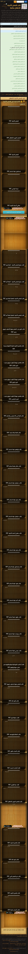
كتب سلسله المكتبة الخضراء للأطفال (18, 33)
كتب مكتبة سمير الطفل (20, 69)
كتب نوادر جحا (22, 41)
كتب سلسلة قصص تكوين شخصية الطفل (17, 49)
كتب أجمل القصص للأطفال (20, 31)
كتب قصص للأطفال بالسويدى (19, 83)
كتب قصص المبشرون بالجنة (19, 91)
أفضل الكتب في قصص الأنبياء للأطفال (13, 212)
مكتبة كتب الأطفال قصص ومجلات (19, 29)
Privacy (16, 945)
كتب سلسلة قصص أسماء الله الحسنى (18, 81)
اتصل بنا (24, 945)
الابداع (25, 94)
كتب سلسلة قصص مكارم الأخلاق (18, 88)
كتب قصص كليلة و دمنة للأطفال (18, 62)
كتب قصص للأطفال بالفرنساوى (19, 57)
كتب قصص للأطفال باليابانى (19, 86)
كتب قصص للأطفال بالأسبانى (19, 74)
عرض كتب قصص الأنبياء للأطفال (20, 26)
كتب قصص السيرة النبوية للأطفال (18, 54)
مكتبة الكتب (24, 943)
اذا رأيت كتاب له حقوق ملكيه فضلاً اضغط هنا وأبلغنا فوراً (10, 948)
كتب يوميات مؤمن (21, 71)
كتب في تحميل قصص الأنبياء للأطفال (12, 935)
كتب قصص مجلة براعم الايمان (19, 38)
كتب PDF (3, 2)
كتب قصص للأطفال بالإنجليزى (19, 36)
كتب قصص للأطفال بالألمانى (19, 66)
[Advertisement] (14, 814)
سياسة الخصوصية (13, 943)
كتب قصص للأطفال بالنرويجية (19, 76)
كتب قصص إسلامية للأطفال (19, 43)
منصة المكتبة (19, 943)
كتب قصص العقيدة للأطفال (19, 52)
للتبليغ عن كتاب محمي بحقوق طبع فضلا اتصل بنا (10, 941)
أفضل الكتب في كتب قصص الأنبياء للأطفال (18, 24)
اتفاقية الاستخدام (5, 943)
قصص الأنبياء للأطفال (23, 935)
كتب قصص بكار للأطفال (20, 79)
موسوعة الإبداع (13, 951)
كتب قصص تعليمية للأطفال (19, 46)
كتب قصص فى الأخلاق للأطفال (19, 64)
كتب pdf (20, 945)
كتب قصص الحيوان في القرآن (19, 59)
